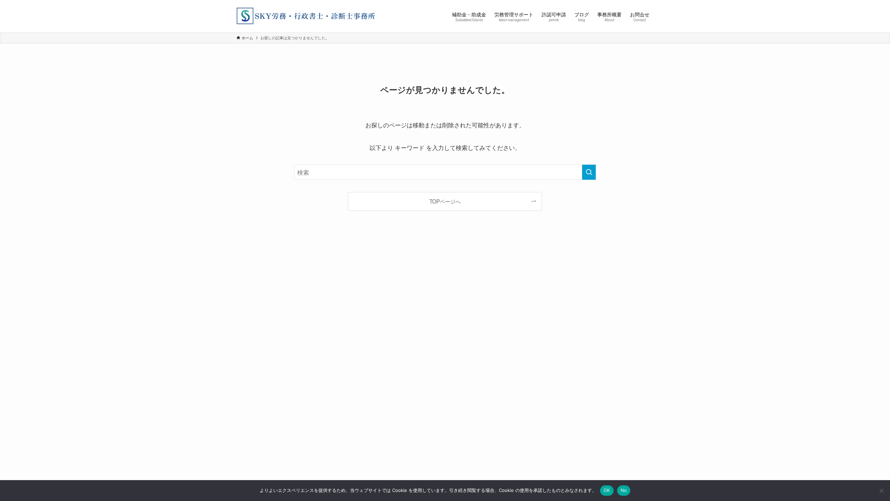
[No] (881, 490)
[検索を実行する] (589, 172)
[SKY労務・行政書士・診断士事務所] (305, 16)
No (624, 490)
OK (607, 490)
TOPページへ (445, 201)
